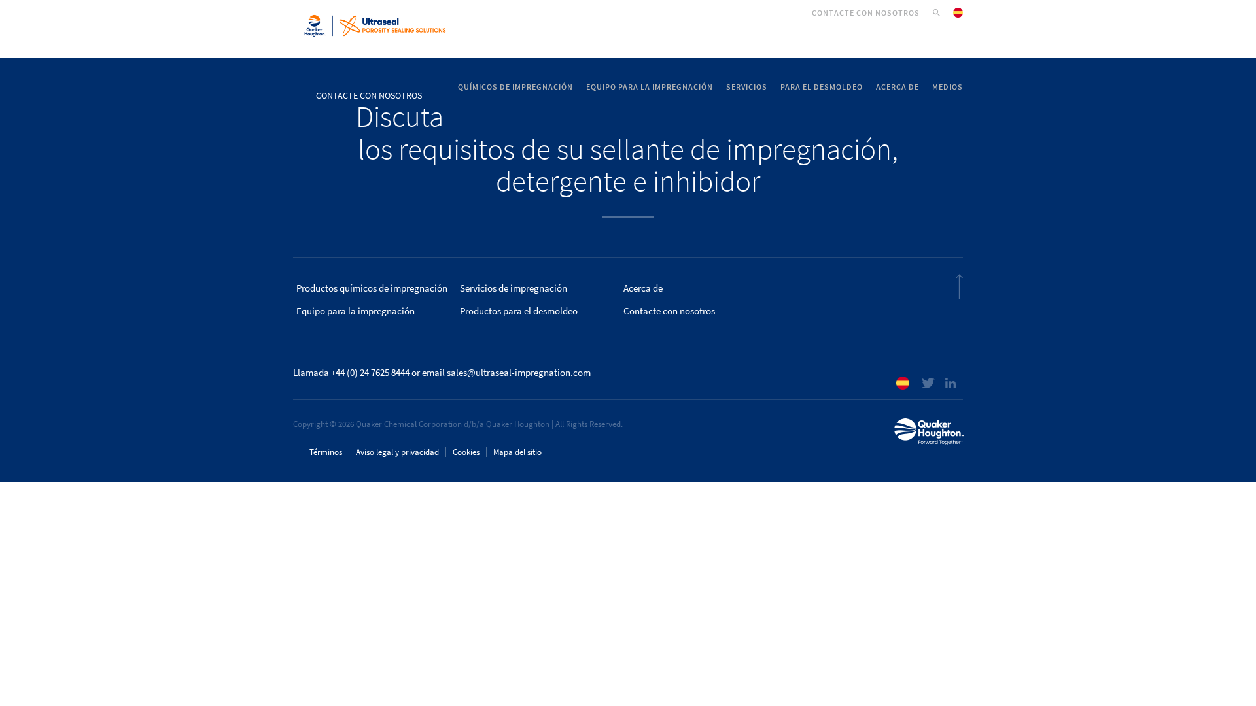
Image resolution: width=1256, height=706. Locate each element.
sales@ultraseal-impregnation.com (519, 372)
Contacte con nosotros (866, 13)
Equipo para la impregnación (649, 87)
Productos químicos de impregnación (371, 288)
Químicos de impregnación (515, 87)
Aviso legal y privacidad (397, 452)
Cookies (466, 452)
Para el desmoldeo (821, 87)
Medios (947, 87)
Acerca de (897, 87)
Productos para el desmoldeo (519, 311)
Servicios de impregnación (513, 288)
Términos (325, 452)
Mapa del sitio (517, 452)
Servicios (746, 87)
